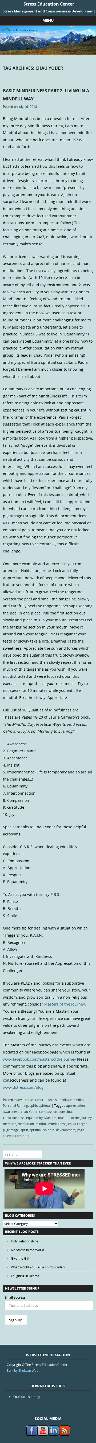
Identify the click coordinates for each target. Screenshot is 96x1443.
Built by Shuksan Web (22, 1370)
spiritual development (59, 1130)
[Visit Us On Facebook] (31, 1435)
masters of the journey (75, 1118)
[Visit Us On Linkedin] (53, 1435)
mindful (41, 1124)
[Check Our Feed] (64, 1435)
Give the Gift (20, 1258)
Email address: (15, 1297)
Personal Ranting (15, 1105)
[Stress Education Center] (48, 53)
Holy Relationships (24, 1241)
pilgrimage (11, 1130)
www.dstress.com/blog (23, 1087)
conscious (66, 1111)
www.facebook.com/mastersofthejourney (39, 1059)
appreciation (75, 1105)
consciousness (46, 1099)
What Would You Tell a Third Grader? (38, 1267)
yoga (80, 1130)
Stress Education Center (48, 4)
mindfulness (57, 1124)
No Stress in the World (27, 1250)
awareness (25, 1099)
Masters (50, 1118)
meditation (81, 1099)
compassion (48, 1111)
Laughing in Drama (25, 1276)
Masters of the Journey (64, 1004)
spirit (33, 1105)
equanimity (34, 1118)
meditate (65, 1099)
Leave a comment (16, 1136)
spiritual (45, 1105)
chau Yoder (29, 1111)
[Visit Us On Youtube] (42, 1435)
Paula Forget (77, 1124)
